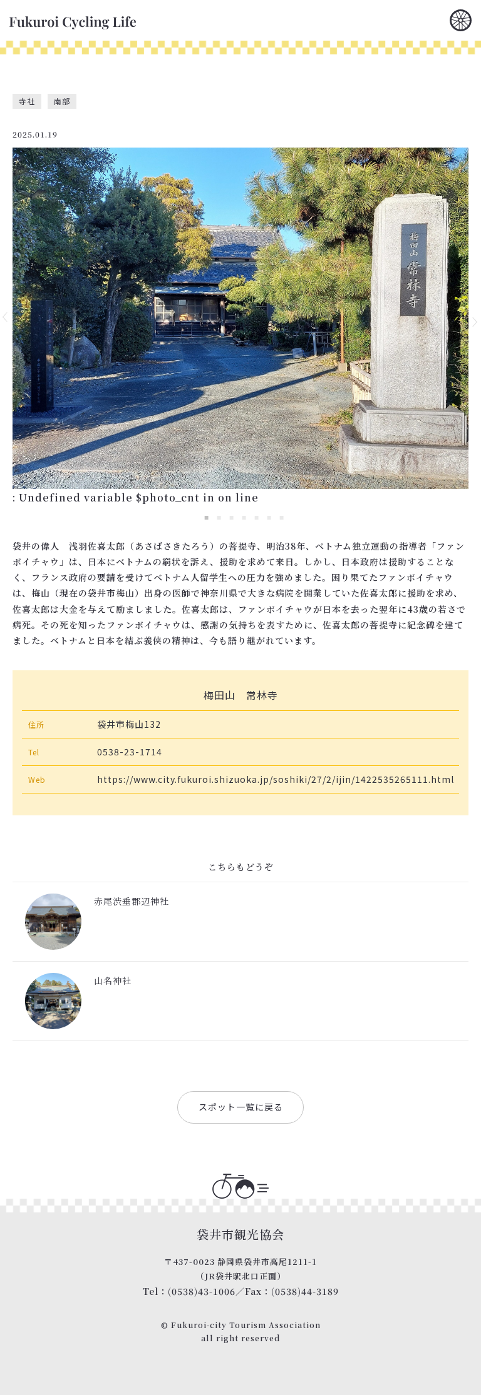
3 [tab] (231, 517)
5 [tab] (256, 517)
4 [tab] (243, 517)
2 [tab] (218, 517)
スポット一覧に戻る (241, 1106)
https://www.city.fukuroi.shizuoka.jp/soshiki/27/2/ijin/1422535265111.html (275, 779)
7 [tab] (281, 517)
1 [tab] (206, 517)
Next (475, 322)
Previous (6, 317)
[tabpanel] (240, 318)
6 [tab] (268, 517)
